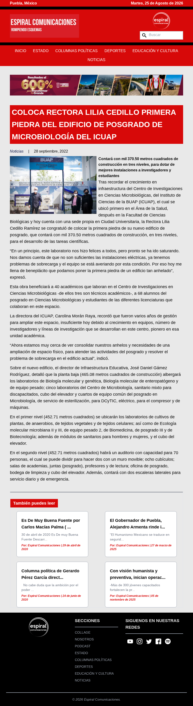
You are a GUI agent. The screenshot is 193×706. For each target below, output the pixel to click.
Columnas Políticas (76, 51)
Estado (40, 51)
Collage (82, 632)
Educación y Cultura (155, 51)
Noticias (96, 60)
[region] (96, 85)
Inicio (20, 51)
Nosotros (84, 639)
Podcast (83, 646)
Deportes (115, 51)
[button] (96, 85)
